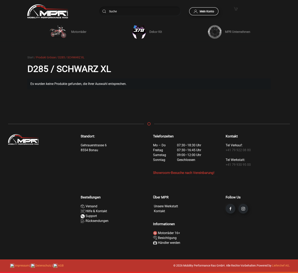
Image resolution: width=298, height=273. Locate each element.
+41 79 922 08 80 (238, 150)
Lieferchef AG (280, 265)
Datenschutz (43, 265)
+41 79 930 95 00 (238, 165)
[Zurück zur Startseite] (47, 11)
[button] (67, 32)
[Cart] (236, 8)
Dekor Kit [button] (155, 32)
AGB (60, 265)
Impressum (22, 265)
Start (30, 57)
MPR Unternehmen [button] (237, 32)
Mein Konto (207, 11)
